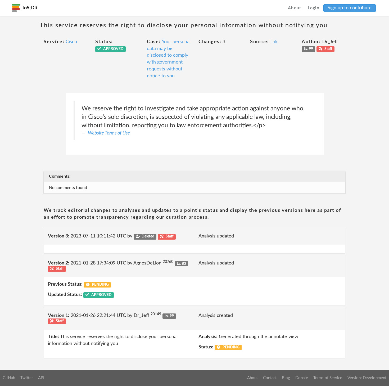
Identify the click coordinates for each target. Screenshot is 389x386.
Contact (270, 378)
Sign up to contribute (350, 8)
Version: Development (366, 378)
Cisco (71, 41)
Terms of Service (327, 378)
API (41, 378)
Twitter (26, 378)
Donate (301, 378)
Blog (286, 378)
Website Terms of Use (109, 133)
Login (314, 8)
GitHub (9, 378)
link (274, 41)
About (294, 8)
